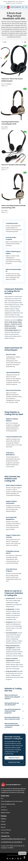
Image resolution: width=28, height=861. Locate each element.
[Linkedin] (18, 859)
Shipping (3, 819)
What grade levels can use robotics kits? (12, 704)
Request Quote (5, 813)
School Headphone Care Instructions (11, 801)
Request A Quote (10, 3)
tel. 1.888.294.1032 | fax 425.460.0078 (11, 842)
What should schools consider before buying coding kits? (12, 725)
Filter (5, 42)
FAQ (17, 1)
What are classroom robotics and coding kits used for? (12, 696)
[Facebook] (7, 859)
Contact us (4, 810)
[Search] (5, 7)
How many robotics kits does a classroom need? (12, 718)
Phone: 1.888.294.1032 (9, 1)
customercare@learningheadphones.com (13, 839)
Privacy (3, 821)
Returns (3, 827)
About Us (21, 1)
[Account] (23, 7)
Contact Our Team (14, 762)
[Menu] (1, 7)
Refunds (3, 824)
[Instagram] (10, 859)
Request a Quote (14, 758)
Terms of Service (6, 830)
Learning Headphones (16, 855)
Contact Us (19, 3)
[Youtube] (13, 859)
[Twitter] (15, 859)
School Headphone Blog (8, 804)
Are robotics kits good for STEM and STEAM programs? (13, 711)
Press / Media (5, 833)
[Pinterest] (20, 859)
